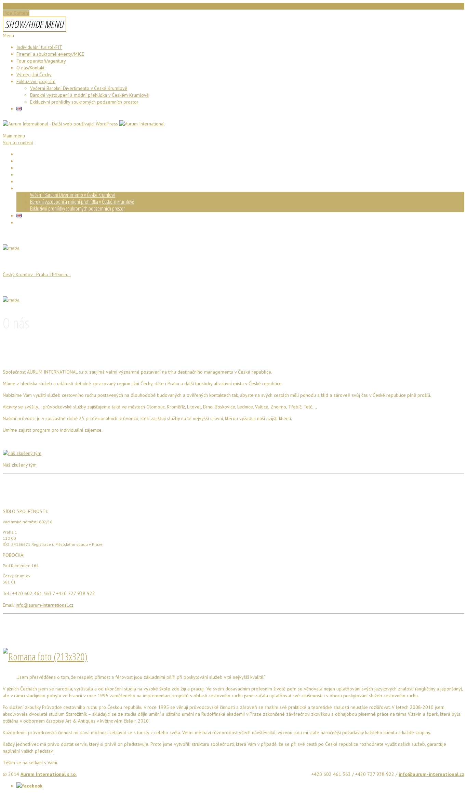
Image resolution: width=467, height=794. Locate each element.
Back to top (14, 6)
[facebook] (29, 786)
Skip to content (18, 142)
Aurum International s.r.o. (49, 774)
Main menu (14, 136)
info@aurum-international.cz (45, 605)
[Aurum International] (84, 124)
